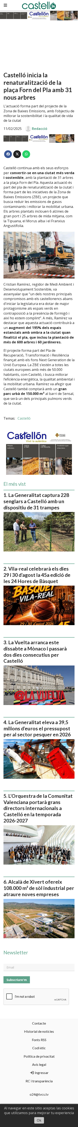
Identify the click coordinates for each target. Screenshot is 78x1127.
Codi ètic (39, 1048)
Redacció (39, 128)
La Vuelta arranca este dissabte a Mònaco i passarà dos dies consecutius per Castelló (35, 651)
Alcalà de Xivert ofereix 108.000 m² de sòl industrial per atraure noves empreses (38, 888)
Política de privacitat (39, 1056)
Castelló (24, 418)
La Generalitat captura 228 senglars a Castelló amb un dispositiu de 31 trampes (36, 501)
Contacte (39, 1023)
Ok (39, 1120)
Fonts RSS (39, 1040)
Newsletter (15, 952)
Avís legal (39, 1064)
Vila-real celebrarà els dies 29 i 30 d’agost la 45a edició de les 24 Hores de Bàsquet (36, 575)
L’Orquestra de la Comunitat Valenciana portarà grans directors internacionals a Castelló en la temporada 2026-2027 (38, 808)
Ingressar (41, 1073)
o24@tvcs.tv (39, 1094)
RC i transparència (39, 1081)
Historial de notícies (39, 1031)
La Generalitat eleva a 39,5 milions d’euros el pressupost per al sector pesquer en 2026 (37, 728)
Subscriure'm (16, 980)
